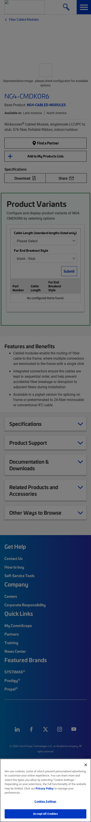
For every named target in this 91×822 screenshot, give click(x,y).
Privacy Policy (45, 788)
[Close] (86, 765)
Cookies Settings (45, 801)
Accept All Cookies (45, 814)
